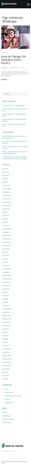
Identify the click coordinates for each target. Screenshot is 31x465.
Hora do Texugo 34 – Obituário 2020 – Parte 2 (14, 60)
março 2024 (5, 225)
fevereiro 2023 (6, 269)
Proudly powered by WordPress (10, 461)
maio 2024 (5, 219)
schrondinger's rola (7, 157)
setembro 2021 (6, 325)
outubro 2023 (6, 242)
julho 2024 (5, 212)
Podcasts (4, 67)
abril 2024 (5, 222)
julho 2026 (5, 169)
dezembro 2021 (6, 315)
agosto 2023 (5, 249)
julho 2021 (5, 332)
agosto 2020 (5, 369)
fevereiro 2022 (6, 309)
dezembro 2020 (6, 355)
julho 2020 (5, 372)
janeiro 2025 (5, 192)
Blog (6, 389)
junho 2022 (5, 295)
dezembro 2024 (6, 195)
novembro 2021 (6, 319)
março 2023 (5, 265)
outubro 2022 (6, 282)
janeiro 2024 (6, 232)
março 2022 (5, 305)
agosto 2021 (5, 329)
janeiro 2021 (5, 352)
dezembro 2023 (6, 235)
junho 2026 (5, 172)
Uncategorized (9, 402)
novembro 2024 (7, 199)
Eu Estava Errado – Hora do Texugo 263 (13, 105)
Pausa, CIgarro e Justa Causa (13, 396)
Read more (5, 79)
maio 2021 (5, 339)
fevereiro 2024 (6, 229)
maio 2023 (5, 259)
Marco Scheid (14, 67)
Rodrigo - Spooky (7, 151)
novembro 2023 (6, 239)
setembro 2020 (6, 365)
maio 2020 (5, 379)
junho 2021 (5, 335)
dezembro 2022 (6, 275)
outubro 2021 (6, 322)
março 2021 (5, 345)
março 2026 (5, 175)
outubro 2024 (6, 202)
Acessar (4, 412)
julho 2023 (5, 252)
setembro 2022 (6, 285)
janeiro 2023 (5, 272)
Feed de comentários (8, 419)
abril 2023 (5, 262)
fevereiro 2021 (6, 349)
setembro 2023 (6, 245)
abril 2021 (5, 342)
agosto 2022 (5, 289)
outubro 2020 (6, 362)
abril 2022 (5, 302)
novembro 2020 (6, 359)
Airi (24, 461)
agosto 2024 (6, 209)
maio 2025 (5, 179)
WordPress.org (6, 422)
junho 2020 (5, 375)
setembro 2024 (6, 205)
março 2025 (5, 185)
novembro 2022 (6, 279)
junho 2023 (5, 255)
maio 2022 (5, 299)
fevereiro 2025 (6, 189)
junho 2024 (5, 215)
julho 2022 (5, 292)
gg (3, 141)
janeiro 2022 (5, 312)
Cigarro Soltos (9, 392)
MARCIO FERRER (7, 136)
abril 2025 (5, 182)
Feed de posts (6, 416)
